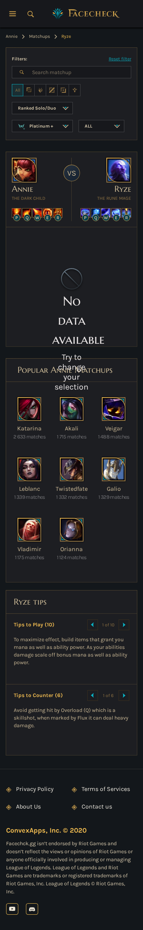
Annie (22, 189)
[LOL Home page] (86, 13)
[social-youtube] (12, 908)
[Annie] (24, 170)
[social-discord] (32, 908)
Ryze (122, 189)
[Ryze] (118, 170)
